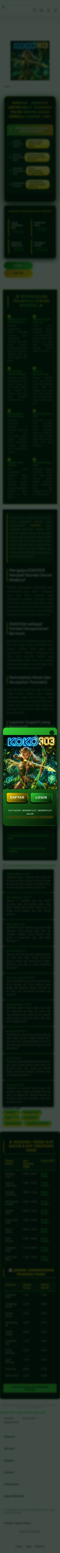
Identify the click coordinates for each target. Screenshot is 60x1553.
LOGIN (41, 797)
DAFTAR (17, 797)
